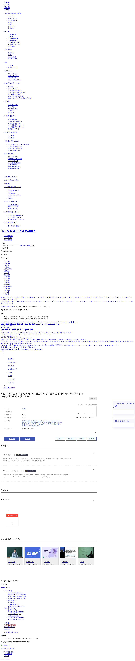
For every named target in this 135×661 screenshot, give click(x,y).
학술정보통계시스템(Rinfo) (17, 594)
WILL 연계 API (13, 161)
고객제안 (11, 110)
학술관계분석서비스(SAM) (16, 598)
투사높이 (36, 425)
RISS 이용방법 (12, 74)
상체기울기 (56, 424)
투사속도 (24, 425)
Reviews (10, 197)
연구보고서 (11, 26)
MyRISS (7, 6)
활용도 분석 (6, 499)
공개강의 (11, 28)
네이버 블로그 (9, 652)
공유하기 (81, 438)
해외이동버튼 (5, 659)
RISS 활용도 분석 (10, 116)
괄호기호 (7, 276)
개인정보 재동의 (9, 627)
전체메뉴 (7, 10)
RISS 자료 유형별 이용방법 (17, 92)
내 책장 (10, 36)
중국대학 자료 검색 (14, 150)
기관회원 (11, 602)
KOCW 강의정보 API (15, 159)
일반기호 (7, 290)
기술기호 (7, 280)
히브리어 (7, 275)
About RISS (8, 70)
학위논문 (11, 16)
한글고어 (7, 267)
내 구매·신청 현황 (14, 42)
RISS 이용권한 (12, 88)
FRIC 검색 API (12, 164)
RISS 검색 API (12, 157)
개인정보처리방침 (10, 625)
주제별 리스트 (12, 208)
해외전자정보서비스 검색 (12, 187)
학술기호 (7, 278)
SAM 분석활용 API (14, 166)
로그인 (6, 4)
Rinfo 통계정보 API (14, 163)
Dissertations (12, 193)
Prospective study (35, 422)
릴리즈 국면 (42, 424)
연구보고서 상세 (9, 387)
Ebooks (10, 192)
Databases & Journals (10, 201)
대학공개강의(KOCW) (15, 592)
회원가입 (7, 2)
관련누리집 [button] (8, 591)
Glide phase (47, 420)
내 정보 (10, 65)
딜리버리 (60, 422)
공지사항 (7, 183)
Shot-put (33, 420)
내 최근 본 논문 (13, 38)
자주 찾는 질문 (13, 105)
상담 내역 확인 (13, 108)
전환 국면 (34, 424)
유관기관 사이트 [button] (9, 608)
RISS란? (10, 86)
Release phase (26, 422)
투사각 (31, 425)
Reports (10, 198)
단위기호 (7, 288)
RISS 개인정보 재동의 (11, 180)
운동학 (28, 420)
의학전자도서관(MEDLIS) (16, 606)
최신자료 (11, 135)
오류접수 (91, 438)
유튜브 (6, 656)
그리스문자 (8, 269)
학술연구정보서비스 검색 (12, 13)
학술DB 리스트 (13, 206)
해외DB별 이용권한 (14, 217)
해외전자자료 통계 (10, 222)
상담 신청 (11, 107)
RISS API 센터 (9, 153)
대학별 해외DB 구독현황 (16, 219)
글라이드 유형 (52, 422)
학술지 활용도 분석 (14, 123)
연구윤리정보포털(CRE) (16, 617)
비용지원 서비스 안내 (15, 146)
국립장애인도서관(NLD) (16, 612)
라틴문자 (7, 284)
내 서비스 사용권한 (14, 44)
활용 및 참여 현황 (13, 168)
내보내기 (60, 438)
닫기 (2, 351)
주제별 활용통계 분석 (15, 121)
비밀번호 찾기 (12, 58)
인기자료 (11, 137)
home (6, 386)
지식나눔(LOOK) (13, 604)
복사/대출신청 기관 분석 (16, 127)
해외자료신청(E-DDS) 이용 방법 (18, 144)
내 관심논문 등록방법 (15, 90)
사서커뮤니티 (12, 600)
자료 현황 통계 (13, 119)
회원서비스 (8, 49)
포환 (23, 420)
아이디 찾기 (12, 57)
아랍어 (6, 294)
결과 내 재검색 (7, 251)
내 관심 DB (11, 46)
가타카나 (7, 263)
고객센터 (7, 8)
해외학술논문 (12, 20)
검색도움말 (8, 238)
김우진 (24, 408)
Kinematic (40, 420)
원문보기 (12, 439)
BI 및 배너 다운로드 (14, 79)
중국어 (6, 265)
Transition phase (55, 420)
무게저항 (44, 422)
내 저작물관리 (12, 40)
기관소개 (7, 629)
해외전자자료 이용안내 (11, 212)
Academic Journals (13, 190)
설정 (5, 62)
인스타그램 (8, 654)
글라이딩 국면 (26, 424)
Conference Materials (14, 195)
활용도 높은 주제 (13, 129)
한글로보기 (93, 398)
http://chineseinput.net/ (7, 306)
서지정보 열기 (95, 432)
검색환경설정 (12, 67)
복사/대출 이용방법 (14, 94)
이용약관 (7, 623)
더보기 (93, 453)
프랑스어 (7, 271)
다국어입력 (8, 240)
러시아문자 (8, 286)
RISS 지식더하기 (13, 76)
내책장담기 (71, 438)
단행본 (10, 24)
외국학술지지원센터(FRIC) (17, 596)
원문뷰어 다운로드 (10, 176)
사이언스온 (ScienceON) (15, 619)
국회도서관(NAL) (13, 616)
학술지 (10, 22)
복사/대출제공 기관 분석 (16, 125)
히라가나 (7, 261)
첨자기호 (7, 282)
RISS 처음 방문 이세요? (12, 83)
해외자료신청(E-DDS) (11, 141)
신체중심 (49, 424)
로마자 (6, 292)
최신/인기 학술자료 (10, 132)
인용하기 (27, 439)
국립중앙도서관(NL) (14, 614)
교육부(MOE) (12, 610)
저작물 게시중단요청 (11, 632)
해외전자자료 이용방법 (15, 96)
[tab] (6, 499)
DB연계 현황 (12, 78)
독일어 (6, 273)
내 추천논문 (12, 34)
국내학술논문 (12, 18)
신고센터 (11, 112)
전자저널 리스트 (13, 205)
